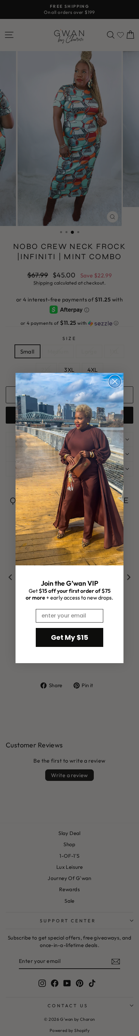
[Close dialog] (115, 381)
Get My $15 (69, 637)
